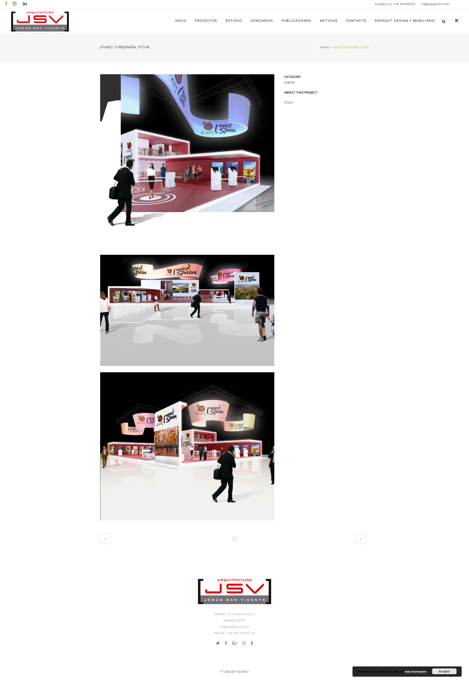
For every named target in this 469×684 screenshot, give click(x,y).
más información (415, 671)
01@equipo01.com (435, 4)
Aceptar (444, 671)
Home (324, 47)
